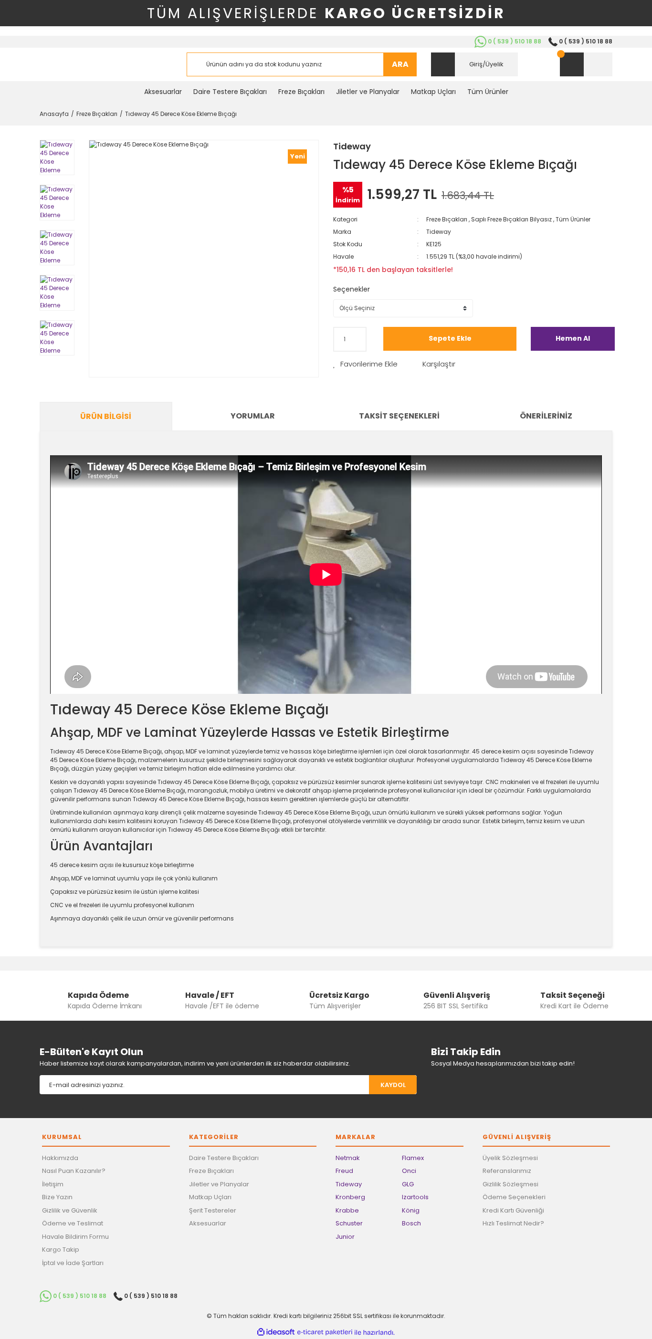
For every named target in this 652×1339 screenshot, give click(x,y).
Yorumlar (253, 415)
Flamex (413, 1157)
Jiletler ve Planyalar (219, 1184)
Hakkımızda (60, 1157)
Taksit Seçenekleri (399, 415)
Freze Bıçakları (446, 219)
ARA (400, 64)
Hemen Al (573, 338)
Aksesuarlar (207, 1223)
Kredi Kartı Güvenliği (513, 1210)
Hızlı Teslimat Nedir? (513, 1223)
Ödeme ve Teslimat (72, 1223)
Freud (344, 1170)
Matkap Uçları (210, 1197)
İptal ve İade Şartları (73, 1262)
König (411, 1210)
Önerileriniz (546, 415)
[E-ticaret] (325, 1332)
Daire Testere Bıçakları (224, 1157)
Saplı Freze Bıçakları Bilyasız (511, 219)
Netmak (348, 1157)
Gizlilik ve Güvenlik (69, 1210)
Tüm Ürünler (573, 219)
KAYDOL (393, 1084)
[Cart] (586, 64)
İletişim (52, 1184)
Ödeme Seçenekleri (514, 1197)
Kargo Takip (60, 1249)
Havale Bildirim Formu (75, 1236)
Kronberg (350, 1197)
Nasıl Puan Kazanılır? (73, 1170)
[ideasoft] (276, 1332)
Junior (345, 1236)
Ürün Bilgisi (105, 416)
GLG (408, 1184)
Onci (409, 1170)
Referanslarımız (507, 1170)
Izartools (415, 1197)
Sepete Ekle (450, 338)
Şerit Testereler (212, 1210)
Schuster (349, 1223)
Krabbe (347, 1210)
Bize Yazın (57, 1197)
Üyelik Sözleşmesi (510, 1157)
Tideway (352, 146)
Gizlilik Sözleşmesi (510, 1184)
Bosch (411, 1223)
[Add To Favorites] (365, 364)
